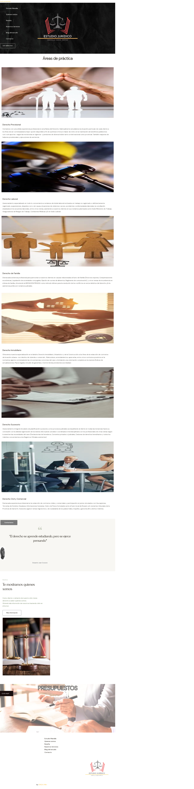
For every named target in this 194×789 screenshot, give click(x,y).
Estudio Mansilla (12, 8)
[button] (7, 45)
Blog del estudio (12, 33)
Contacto (9, 39)
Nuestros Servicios (13, 26)
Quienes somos (11, 14)
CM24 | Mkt (43, 785)
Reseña (8, 20)
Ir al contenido (5, 1)
